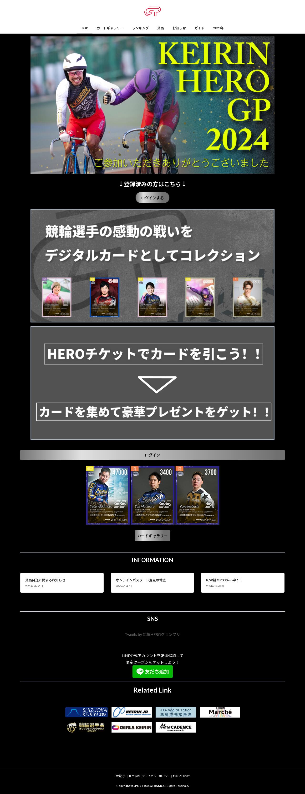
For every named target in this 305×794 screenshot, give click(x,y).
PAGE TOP (293, 765)
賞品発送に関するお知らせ (45, 580)
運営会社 (121, 776)
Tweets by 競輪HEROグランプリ (152, 634)
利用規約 (134, 776)
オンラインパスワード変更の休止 (141, 580)
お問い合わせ (181, 776)
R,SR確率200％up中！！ (224, 580)
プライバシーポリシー (156, 776)
